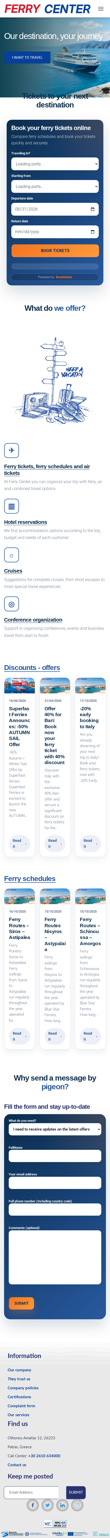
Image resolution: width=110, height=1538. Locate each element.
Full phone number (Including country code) (40, 1201)
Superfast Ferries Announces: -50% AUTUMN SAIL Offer (19, 726)
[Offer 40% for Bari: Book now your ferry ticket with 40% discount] (55, 685)
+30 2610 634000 (44, 1456)
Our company (19, 1370)
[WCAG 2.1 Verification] (55, 1523)
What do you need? (22, 1121)
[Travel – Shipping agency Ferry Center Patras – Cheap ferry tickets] (49, 8)
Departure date (22, 198)
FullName (16, 1148)
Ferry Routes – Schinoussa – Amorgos (90, 931)
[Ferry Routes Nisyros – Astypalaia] (55, 896)
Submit (76, 1492)
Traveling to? (20, 153)
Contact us (17, 1465)
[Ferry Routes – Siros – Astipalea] (19, 896)
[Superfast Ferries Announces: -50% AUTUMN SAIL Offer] (19, 685)
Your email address (23, 1174)
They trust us (19, 1379)
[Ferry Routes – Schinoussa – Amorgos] (90, 896)
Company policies (23, 1388)
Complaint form (21, 1406)
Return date (19, 221)
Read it (19, 843)
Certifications (19, 1397)
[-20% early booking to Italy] (90, 685)
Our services (18, 1415)
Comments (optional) (24, 1228)
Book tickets (55, 250)
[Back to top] (97, 1524)
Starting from (21, 176)
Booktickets (64, 277)
